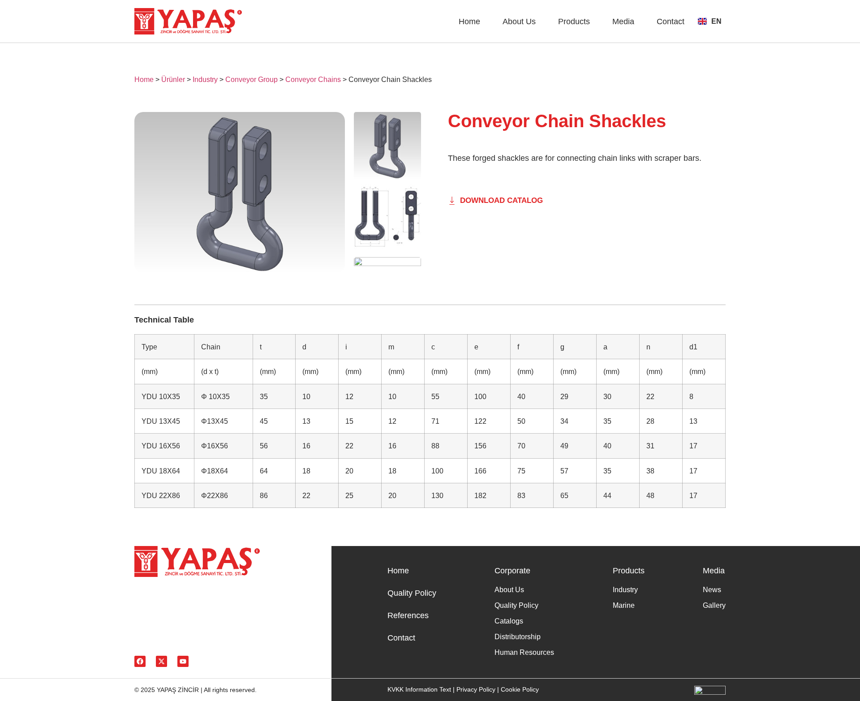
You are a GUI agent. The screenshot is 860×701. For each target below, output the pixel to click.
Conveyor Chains (313, 79)
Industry (205, 79)
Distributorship (517, 637)
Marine (624, 605)
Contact (670, 21)
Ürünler (173, 79)
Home (469, 21)
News (712, 589)
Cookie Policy (520, 689)
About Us (519, 21)
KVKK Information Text (419, 689)
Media (623, 21)
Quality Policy (411, 593)
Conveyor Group (251, 79)
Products (574, 21)
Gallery (714, 605)
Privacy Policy (475, 689)
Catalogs (508, 621)
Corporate (512, 570)
